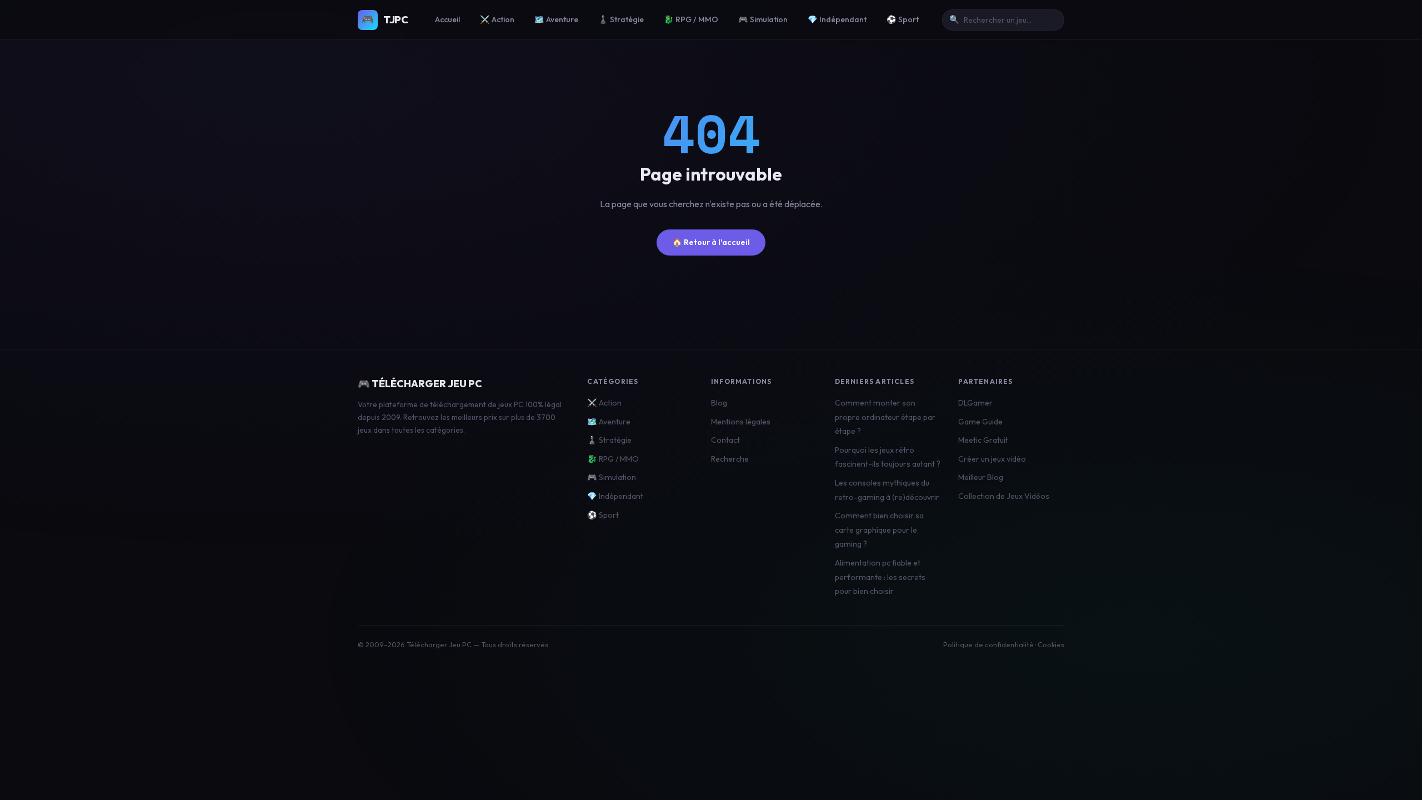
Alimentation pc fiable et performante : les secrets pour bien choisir (880, 577)
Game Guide (980, 422)
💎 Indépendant (837, 19)
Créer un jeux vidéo (992, 459)
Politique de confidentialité (988, 644)
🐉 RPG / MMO (691, 19)
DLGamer (975, 403)
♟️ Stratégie (621, 19)
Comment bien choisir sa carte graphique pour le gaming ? (879, 530)
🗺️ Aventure (556, 19)
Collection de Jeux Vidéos (1003, 496)
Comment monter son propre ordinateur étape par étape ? (885, 417)
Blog (719, 403)
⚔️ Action (497, 19)
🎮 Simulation (763, 19)
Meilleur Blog (980, 477)
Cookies (1051, 644)
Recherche (730, 459)
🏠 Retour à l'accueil (711, 242)
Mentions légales (740, 422)
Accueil (447, 19)
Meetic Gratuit (983, 440)
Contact (725, 440)
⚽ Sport (903, 19)
